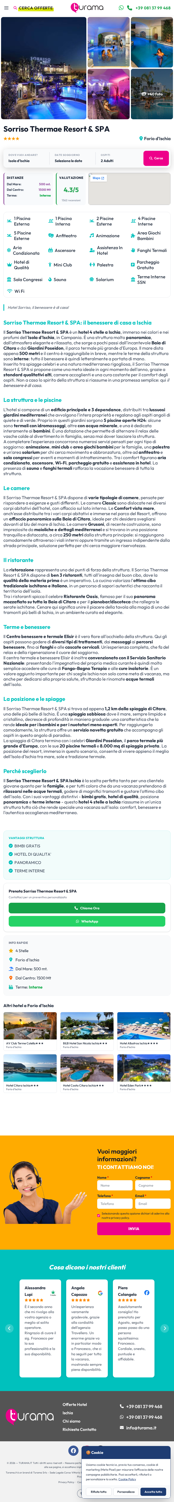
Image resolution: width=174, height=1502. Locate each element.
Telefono (105, 1196)
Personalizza (126, 1492)
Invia (133, 1228)
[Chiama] (129, 8)
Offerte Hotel (75, 1404)
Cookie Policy (127, 1479)
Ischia (68, 1412)
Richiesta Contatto (79, 1429)
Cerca (158, 158)
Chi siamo (71, 1421)
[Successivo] (164, 1328)
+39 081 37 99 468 (153, 7)
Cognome (143, 1177)
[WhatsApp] (121, 7)
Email (140, 1196)
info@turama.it (141, 1427)
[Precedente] (9, 1328)
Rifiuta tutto (99, 1492)
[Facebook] (73, 1451)
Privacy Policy (66, 1482)
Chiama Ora (90, 908)
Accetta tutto (153, 1492)
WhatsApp (89, 921)
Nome (103, 1177)
